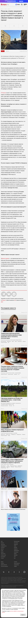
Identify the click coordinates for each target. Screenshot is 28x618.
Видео (2, 561)
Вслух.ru (5, 4)
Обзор (15, 545)
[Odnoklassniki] (8, 572)
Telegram (4, 300)
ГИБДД (15, 566)
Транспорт (3, 544)
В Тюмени (3, 92)
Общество (16, 544)
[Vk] (3, 572)
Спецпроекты (16, 564)
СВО (2, 541)
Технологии (3, 553)
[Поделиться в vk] (5, 26)
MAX (2, 301)
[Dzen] (19, 572)
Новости (2, 563)
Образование (16, 550)
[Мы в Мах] (17, 4)
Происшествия (16, 541)
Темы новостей (17, 563)
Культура (15, 547)
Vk (15, 300)
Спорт (2, 550)
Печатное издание (4, 566)
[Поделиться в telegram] (22, 26)
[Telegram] (14, 572)
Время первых (5, 258)
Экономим (16, 542)
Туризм (15, 553)
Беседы (2, 542)
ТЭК (14, 556)
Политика (2, 547)
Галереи (15, 561)
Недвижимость (4, 545)
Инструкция (3, 556)
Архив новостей (4, 564)
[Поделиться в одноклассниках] (14, 26)
